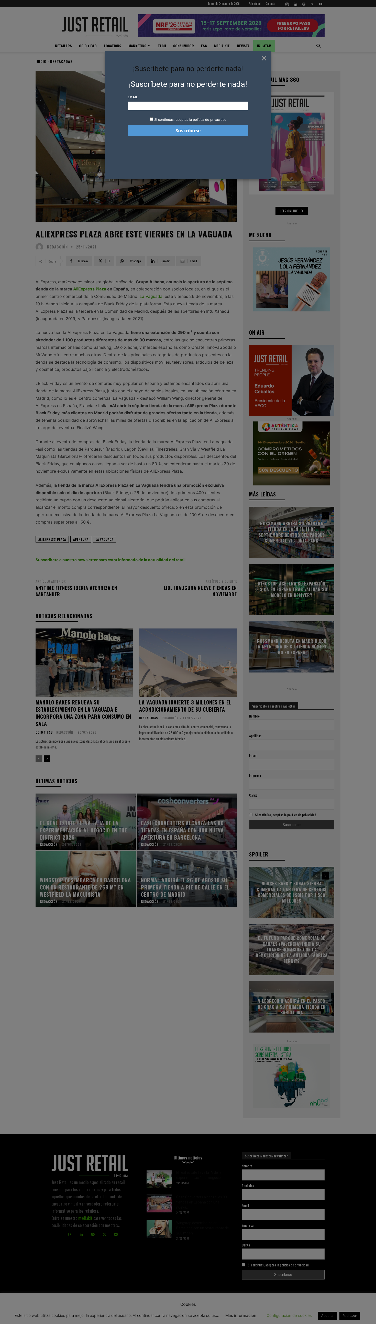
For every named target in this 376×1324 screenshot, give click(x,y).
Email (133, 97)
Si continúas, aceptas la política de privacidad (190, 119)
